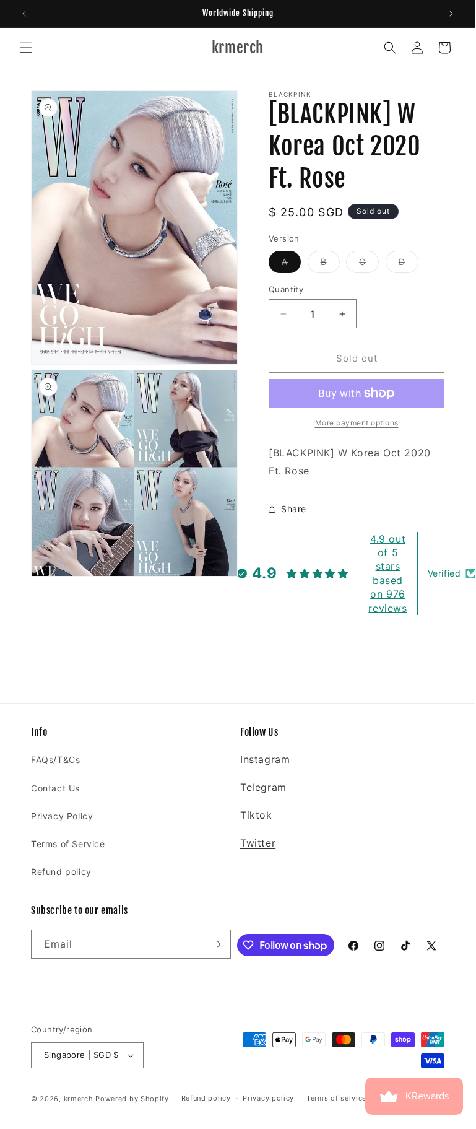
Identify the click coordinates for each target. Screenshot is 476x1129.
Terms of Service (68, 844)
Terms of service (336, 1098)
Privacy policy (268, 1098)
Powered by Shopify (132, 1098)
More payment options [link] (357, 422)
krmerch (78, 1098)
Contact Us (55, 788)
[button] (26, 47)
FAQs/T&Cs (55, 759)
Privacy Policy (62, 816)
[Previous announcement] (24, 13)
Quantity (286, 289)
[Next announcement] (451, 13)
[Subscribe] (216, 944)
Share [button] (293, 508)
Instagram (265, 759)
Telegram (263, 787)
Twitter (257, 843)
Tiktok (256, 815)
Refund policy (61, 871)
